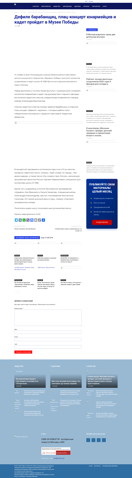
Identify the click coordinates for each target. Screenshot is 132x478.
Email (16, 337)
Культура (36, 6)
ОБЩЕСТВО (18, 366)
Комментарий (18, 308)
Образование (67, 6)
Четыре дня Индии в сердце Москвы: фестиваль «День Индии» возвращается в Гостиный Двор (106, 415)
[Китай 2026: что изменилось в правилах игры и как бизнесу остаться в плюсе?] (71, 249)
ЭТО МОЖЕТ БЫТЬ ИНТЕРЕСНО (27, 238)
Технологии (96, 6)
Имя (15, 329)
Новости (40, 255)
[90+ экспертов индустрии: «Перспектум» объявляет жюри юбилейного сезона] (24, 273)
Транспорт (89, 110)
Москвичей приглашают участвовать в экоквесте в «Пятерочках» (27, 381)
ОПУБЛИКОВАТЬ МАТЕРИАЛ (110, 466)
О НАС (90, 466)
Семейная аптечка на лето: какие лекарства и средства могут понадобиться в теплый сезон (70, 392)
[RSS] (109, 1)
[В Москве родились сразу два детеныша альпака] (48, 249)
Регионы (86, 6)
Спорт (105, 6)
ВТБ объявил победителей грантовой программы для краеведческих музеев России (33, 413)
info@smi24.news (59, 458)
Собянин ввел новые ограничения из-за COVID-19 (68, 230)
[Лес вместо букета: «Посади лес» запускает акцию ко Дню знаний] (71, 273)
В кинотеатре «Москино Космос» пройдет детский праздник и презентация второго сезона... (99, 132)
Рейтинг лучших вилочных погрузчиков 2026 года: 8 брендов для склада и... (99, 81)
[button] (115, 6)
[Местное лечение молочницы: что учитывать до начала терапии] (66, 379)
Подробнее (102, 222)
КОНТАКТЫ (97, 466)
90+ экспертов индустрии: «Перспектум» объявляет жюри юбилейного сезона (24, 284)
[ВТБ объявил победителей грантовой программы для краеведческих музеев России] (18, 413)
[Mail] (106, 1)
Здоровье (77, 6)
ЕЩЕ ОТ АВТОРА (47, 238)
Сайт (15, 344)
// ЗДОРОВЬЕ (55, 366)
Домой (16, 12)
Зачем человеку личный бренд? (25, 229)
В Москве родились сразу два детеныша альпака (100, 35)
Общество (56, 6)
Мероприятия (46, 6)
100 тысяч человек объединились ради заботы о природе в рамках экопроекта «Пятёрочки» (34, 392)
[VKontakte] (116, 1)
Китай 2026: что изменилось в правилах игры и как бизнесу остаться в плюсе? (69, 260)
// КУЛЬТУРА (91, 366)
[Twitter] (113, 1)
